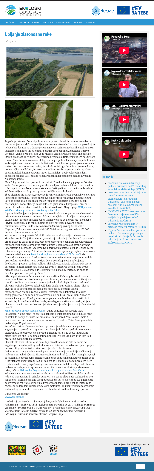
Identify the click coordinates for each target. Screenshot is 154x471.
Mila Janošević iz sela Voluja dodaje (24, 310)
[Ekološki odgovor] (23, 10)
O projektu (23, 22)
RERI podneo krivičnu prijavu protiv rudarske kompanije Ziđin (48, 208)
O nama (35, 22)
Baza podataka (63, 22)
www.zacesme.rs (14, 396)
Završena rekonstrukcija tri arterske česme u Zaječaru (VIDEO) (127, 225)
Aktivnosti (48, 22)
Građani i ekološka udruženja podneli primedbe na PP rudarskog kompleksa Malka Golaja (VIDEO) (127, 186)
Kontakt (78, 22)
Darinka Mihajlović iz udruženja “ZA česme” (55, 254)
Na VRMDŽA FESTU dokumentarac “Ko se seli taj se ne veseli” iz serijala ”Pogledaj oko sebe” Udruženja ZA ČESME (126, 216)
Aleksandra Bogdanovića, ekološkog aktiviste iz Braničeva (52, 370)
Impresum (90, 22)
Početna (10, 22)
